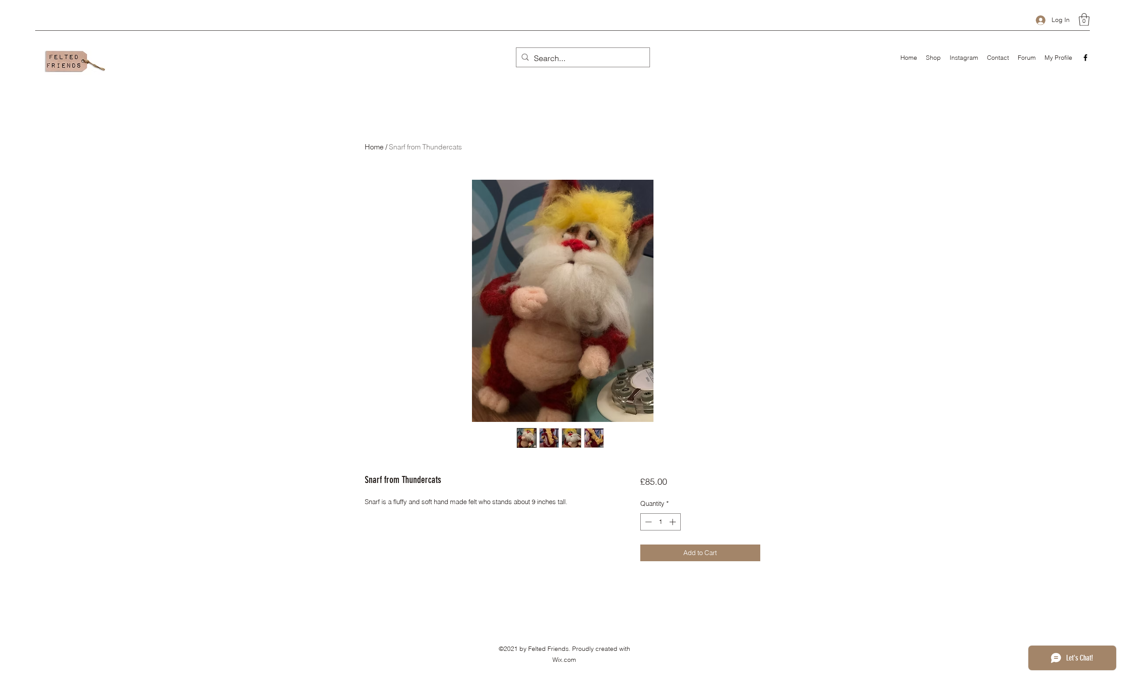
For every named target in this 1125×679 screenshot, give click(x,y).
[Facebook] (1085, 57)
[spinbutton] (660, 522)
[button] (1084, 19)
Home (374, 146)
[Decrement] (647, 522)
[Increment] (673, 522)
